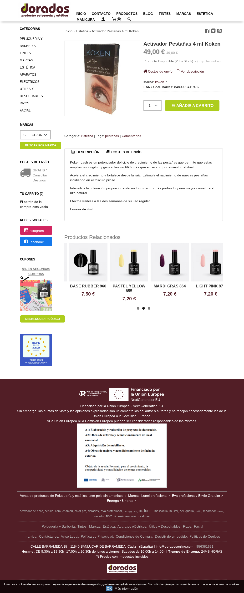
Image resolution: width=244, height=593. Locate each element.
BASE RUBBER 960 (88, 286)
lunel (148, 511)
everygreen (130, 511)
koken (159, 82)
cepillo (49, 511)
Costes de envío (160, 71)
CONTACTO (101, 14)
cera (58, 511)
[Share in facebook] (207, 31)
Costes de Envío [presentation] (126, 152)
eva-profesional (111, 511)
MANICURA (86, 19)
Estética (27, 67)
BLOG (148, 14)
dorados (93, 511)
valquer (145, 516)
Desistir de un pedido (171, 536)
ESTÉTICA (205, 14)
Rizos (24, 103)
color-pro (80, 511)
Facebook (36, 242)
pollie (198, 511)
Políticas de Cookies (204, 536)
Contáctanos (48, 536)
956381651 (205, 546)
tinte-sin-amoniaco (126, 516)
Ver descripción (192, 71)
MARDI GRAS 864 (170, 286)
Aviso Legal (69, 536)
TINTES (165, 14)
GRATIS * (40, 170)
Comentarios (131, 136)
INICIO (81, 14)
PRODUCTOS (126, 14)
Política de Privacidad (97, 536)
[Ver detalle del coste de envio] (26, 173)
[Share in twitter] (213, 31)
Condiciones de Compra (134, 536)
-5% (43, 288)
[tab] (84, 152)
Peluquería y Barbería (31, 42)
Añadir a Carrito (195, 105)
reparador (209, 511)
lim (140, 511)
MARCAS (183, 14)
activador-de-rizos (31, 511)
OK (109, 588)
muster (173, 511)
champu (67, 511)
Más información (126, 588)
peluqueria (187, 511)
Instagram (36, 231)
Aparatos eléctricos (30, 78)
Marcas (26, 60)
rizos (220, 511)
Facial (25, 110)
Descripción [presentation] (87, 152)
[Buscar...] (129, 20)
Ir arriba (30, 536)
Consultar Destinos (40, 177)
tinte (109, 516)
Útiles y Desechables (31, 92)
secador (99, 516)
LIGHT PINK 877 (210, 286)
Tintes (25, 53)
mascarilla (161, 511)
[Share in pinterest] (219, 31)
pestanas (112, 136)
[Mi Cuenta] (103, 20)
